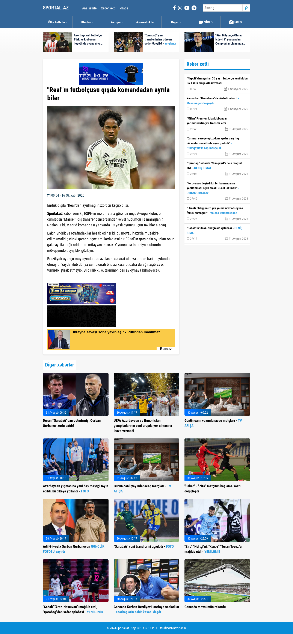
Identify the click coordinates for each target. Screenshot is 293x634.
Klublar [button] (86, 22)
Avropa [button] (116, 22)
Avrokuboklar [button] (145, 22)
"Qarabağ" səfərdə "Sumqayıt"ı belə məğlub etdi (217, 168)
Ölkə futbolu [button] (56, 22)
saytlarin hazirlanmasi (64, 278)
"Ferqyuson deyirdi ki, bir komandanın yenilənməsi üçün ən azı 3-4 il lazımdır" (217, 191)
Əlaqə (124, 8)
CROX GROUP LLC (148, 628)
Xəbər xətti (108, 8)
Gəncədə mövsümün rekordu (205, 607)
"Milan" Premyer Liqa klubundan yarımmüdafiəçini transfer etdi (217, 124)
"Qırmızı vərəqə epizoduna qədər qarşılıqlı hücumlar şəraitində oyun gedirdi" (217, 146)
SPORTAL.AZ (56, 8)
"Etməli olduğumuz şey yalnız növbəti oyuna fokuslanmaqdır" (217, 213)
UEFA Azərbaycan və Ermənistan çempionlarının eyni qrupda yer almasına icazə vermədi (143, 425)
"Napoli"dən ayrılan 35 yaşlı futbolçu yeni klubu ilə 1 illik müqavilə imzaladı (217, 83)
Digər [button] (175, 22)
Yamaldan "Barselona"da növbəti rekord (217, 103)
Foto (238, 22)
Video (208, 22)
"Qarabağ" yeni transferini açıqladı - (144, 546)
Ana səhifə (89, 8)
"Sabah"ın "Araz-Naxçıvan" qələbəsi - (217, 233)
